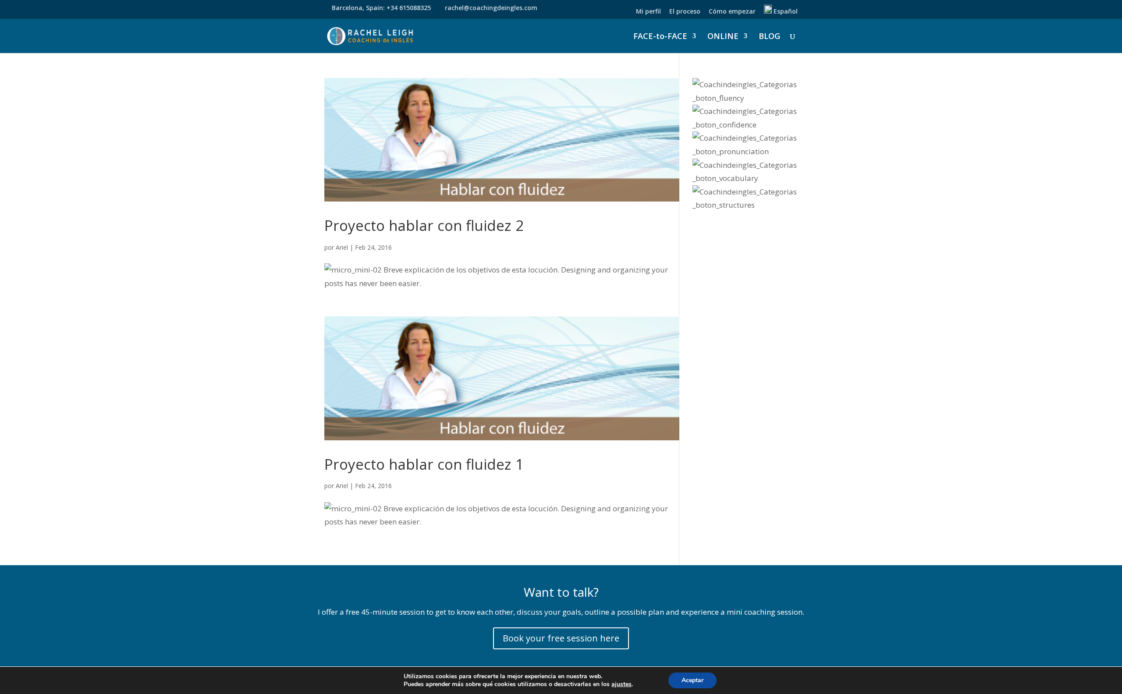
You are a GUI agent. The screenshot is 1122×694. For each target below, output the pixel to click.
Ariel (342, 247)
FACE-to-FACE (660, 37)
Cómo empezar (732, 11)
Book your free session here (561, 638)
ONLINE (723, 37)
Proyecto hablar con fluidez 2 (424, 225)
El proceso (684, 11)
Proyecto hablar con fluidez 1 (424, 464)
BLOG (769, 37)
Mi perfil (648, 11)
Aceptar (692, 680)
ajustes (621, 684)
